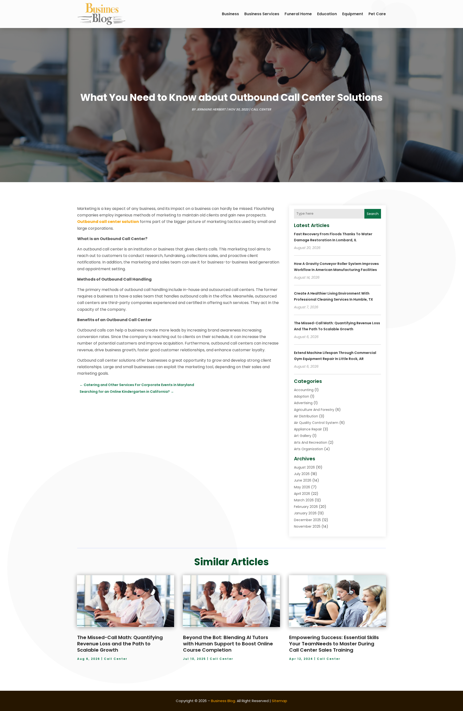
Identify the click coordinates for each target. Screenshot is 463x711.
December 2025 (307, 520)
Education (327, 14)
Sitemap (279, 700)
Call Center (261, 109)
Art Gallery (302, 435)
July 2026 (302, 473)
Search (373, 213)
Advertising (303, 402)
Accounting (303, 389)
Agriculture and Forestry (314, 409)
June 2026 (302, 480)
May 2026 (302, 487)
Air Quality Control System (316, 422)
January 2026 (305, 513)
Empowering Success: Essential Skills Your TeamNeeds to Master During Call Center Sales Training (334, 643)
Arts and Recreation (310, 442)
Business (230, 14)
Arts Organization (308, 449)
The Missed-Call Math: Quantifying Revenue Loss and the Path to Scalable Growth (120, 643)
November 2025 (307, 526)
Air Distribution (306, 416)
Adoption (301, 396)
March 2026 (304, 500)
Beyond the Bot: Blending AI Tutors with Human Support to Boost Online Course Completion (228, 643)
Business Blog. (223, 700)
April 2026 (302, 493)
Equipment (352, 14)
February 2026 (306, 506)
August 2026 (304, 467)
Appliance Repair (308, 429)
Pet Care (377, 14)
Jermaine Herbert (211, 109)
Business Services (261, 14)
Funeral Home (298, 14)
